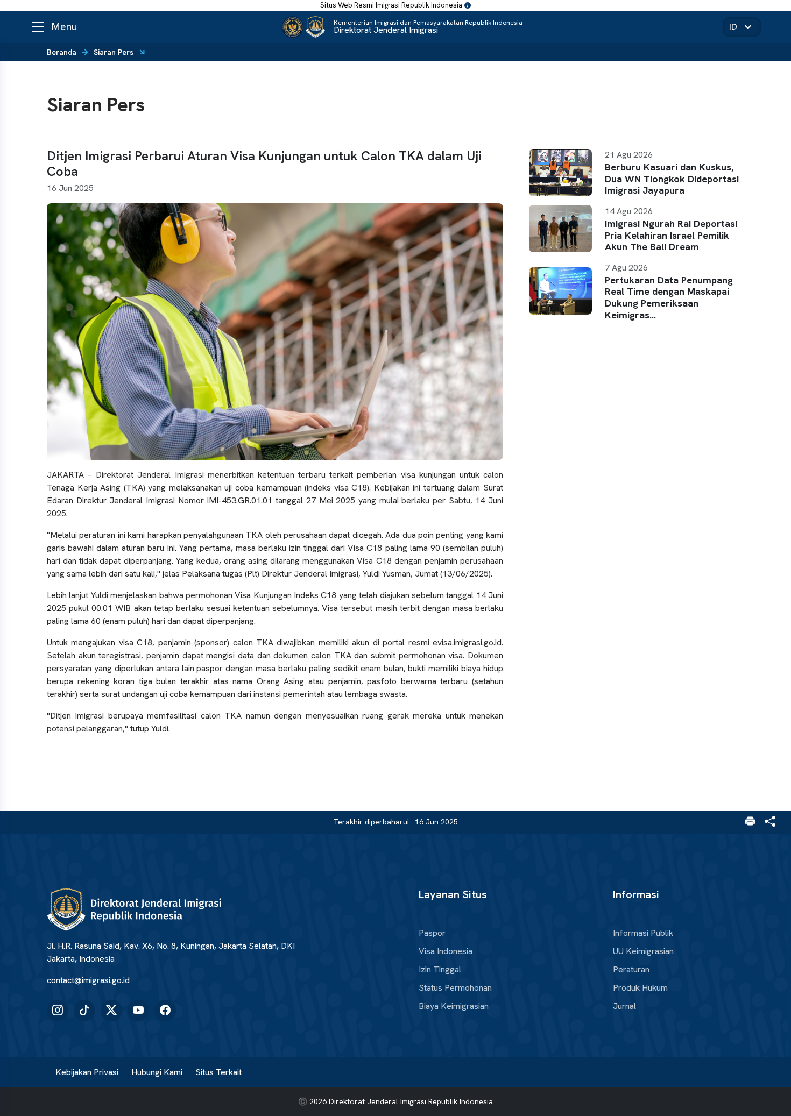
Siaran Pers (113, 52)
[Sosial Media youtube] (138, 1010)
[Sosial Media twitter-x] (111, 1010)
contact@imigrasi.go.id (88, 980)
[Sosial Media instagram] (57, 1010)
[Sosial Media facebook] (165, 1010)
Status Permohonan (455, 988)
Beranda (61, 52)
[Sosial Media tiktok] (84, 1010)
